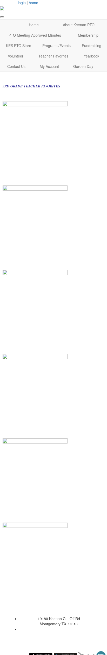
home (33, 2)
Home (34, 24)
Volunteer (15, 56)
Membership (88, 35)
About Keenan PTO (79, 24)
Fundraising (91, 45)
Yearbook (91, 56)
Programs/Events (56, 45)
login (22, 2)
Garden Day (83, 66)
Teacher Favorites (53, 56)
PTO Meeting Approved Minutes (35, 35)
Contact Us (16, 66)
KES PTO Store (18, 45)
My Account (49, 66)
